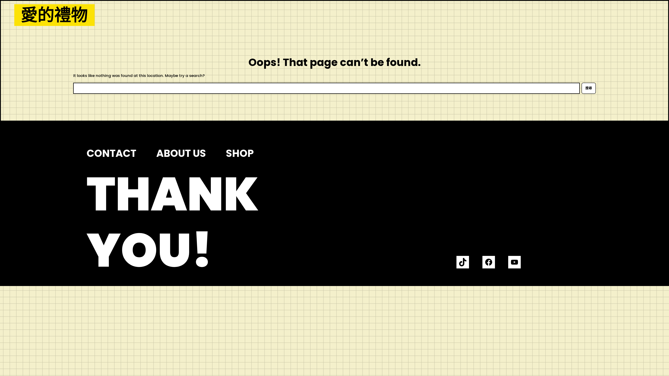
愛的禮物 (54, 15)
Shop (240, 153)
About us (181, 153)
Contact (111, 153)
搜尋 (588, 88)
